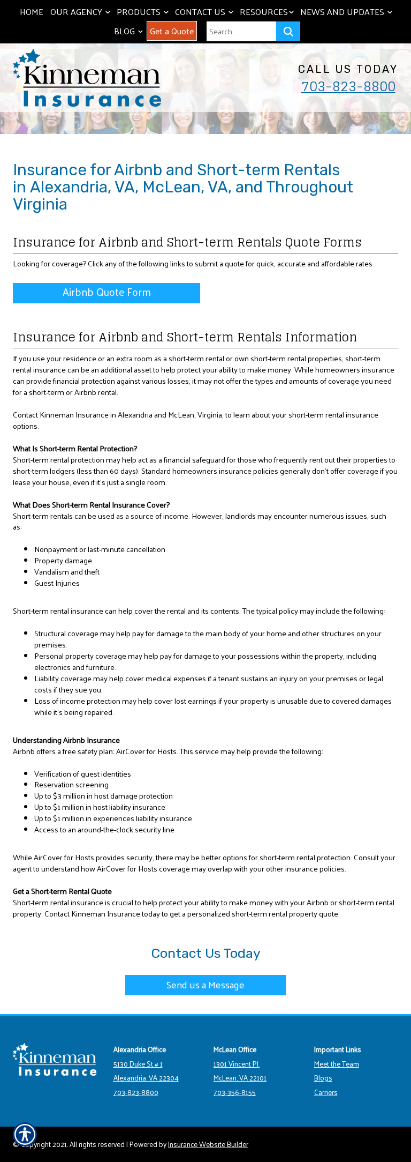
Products (144, 11)
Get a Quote (172, 31)
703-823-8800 (348, 86)
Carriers (326, 1092)
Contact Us (205, 11)
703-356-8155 (235, 1092)
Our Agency (81, 11)
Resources (268, 11)
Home (31, 11)
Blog (129, 31)
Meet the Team (336, 1063)
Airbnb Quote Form (107, 292)
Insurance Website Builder (208, 1144)
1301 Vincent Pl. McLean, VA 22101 (240, 1071)
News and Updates (347, 11)
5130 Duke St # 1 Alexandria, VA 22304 (146, 1071)
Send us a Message (205, 984)
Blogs (323, 1077)
